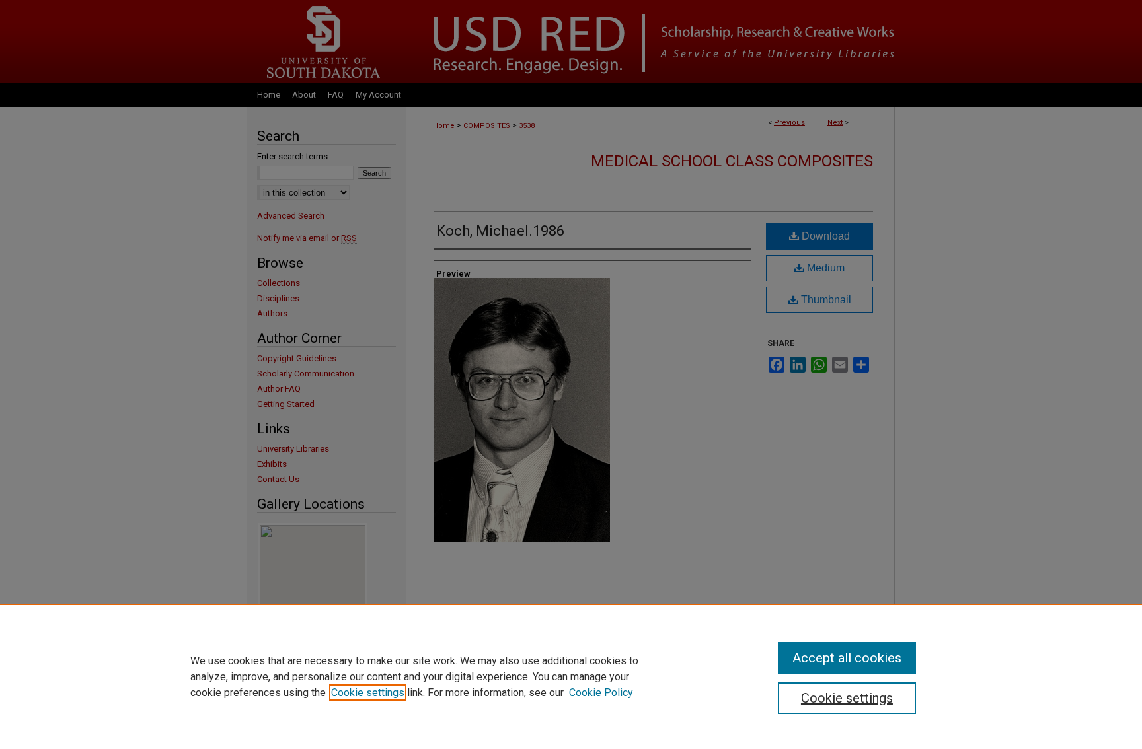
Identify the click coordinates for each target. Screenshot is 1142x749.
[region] (571, 676)
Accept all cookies (846, 658)
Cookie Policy (601, 692)
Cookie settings (367, 692)
